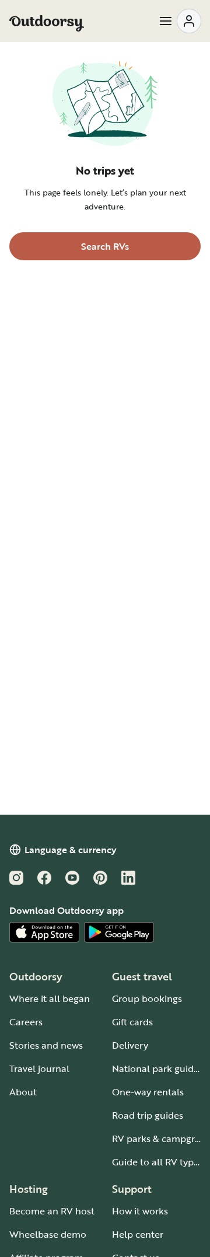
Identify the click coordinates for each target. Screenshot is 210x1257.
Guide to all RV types (157, 1162)
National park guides (157, 1069)
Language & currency (70, 850)
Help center (137, 1234)
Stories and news (46, 1045)
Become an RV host (51, 1211)
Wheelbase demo (47, 1234)
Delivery (130, 1045)
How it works (140, 1211)
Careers (26, 1022)
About (23, 1092)
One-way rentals (148, 1092)
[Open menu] (180, 21)
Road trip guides (147, 1115)
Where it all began (49, 998)
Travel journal (39, 1069)
